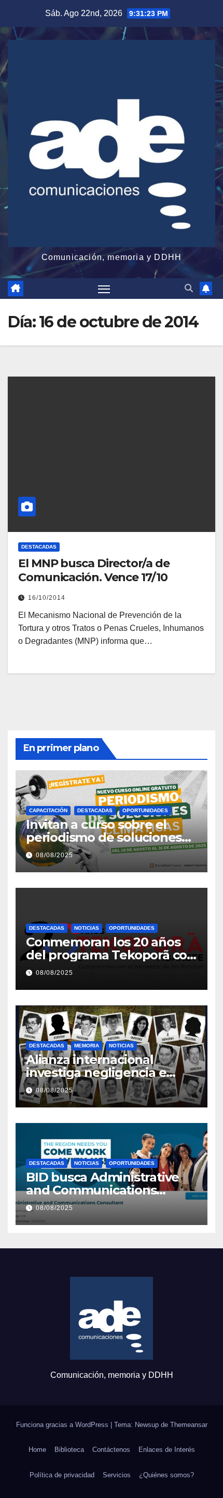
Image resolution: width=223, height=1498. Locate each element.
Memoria (86, 1045)
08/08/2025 (54, 855)
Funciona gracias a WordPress (63, 1425)
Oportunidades (145, 810)
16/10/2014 (46, 597)
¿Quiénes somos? (166, 1475)
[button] (189, 288)
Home (37, 1449)
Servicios (117, 1475)
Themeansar (188, 1425)
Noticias (86, 928)
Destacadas (39, 547)
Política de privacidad (62, 1475)
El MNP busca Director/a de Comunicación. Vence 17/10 (93, 570)
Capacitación (48, 810)
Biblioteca (69, 1449)
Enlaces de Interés (166, 1449)
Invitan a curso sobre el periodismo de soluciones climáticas (104, 837)
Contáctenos (111, 1449)
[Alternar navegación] (104, 288)
